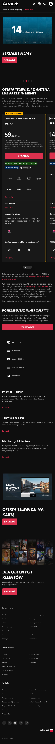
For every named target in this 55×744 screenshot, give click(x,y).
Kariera (4, 662)
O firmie (4, 654)
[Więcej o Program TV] (50, 342)
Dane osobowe (35, 698)
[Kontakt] (44, 3)
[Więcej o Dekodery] (50, 351)
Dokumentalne (7, 631)
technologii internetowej (37, 286)
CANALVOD (33, 627)
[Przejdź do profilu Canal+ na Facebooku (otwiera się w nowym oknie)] (4, 723)
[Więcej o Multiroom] (50, 376)
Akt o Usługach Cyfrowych (38, 702)
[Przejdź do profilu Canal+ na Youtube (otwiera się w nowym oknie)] (15, 723)
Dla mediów (6, 658)
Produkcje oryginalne (9, 627)
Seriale (4, 615)
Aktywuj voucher (7, 698)
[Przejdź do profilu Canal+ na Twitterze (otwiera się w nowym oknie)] (10, 723)
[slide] (27, 40)
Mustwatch (33, 662)
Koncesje (5, 674)
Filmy (4, 623)
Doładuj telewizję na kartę (10, 702)
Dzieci (4, 635)
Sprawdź (5, 407)
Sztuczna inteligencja (36, 706)
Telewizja (33, 619)
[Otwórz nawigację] (51, 4)
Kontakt (4, 694)
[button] (23, 81)
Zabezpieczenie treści (9, 666)
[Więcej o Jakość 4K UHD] (50, 359)
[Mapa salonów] (33, 3)
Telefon (32, 635)
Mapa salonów (7, 710)
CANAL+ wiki (34, 658)
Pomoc (4, 690)
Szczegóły (9, 197)
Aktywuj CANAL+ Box (9, 706)
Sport (4, 619)
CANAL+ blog (34, 654)
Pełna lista (9, 208)
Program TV (6, 714)
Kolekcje (5, 639)
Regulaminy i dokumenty (38, 690)
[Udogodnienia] (39, 4)
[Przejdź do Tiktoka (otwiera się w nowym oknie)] (27, 723)
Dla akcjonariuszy (7, 670)
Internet (32, 631)
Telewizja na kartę (35, 623)
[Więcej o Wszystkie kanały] (50, 367)
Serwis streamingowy (37, 615)
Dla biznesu (33, 639)
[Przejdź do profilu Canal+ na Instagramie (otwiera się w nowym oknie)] (21, 723)
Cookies (32, 694)
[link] (9, 60)
